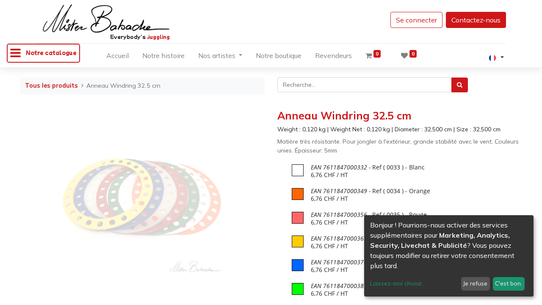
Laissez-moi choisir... (398, 283)
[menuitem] (117, 57)
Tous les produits (51, 85)
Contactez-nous (476, 20)
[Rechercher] (459, 85)
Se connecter (416, 20)
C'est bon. (508, 283)
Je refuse (475, 283)
